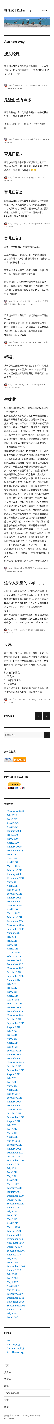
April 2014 (12, 1042)
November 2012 (15, 1109)
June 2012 (12, 1129)
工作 (37, 139)
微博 (6, 1386)
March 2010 (13, 1227)
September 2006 (16, 1305)
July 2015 (11, 984)
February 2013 (14, 1097)
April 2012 (12, 1137)
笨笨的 (30, 139)
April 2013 (12, 1089)
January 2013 (14, 1101)
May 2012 (12, 1133)
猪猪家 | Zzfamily (17, 10)
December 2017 (15, 901)
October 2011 (14, 1156)
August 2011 (13, 1164)
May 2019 (12, 858)
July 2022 (12, 815)
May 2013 (12, 1086)
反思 (8, 644)
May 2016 (12, 944)
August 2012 (13, 1121)
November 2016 (15, 925)
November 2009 (16, 1242)
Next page (46, 719)
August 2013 (13, 1074)
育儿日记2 (13, 192)
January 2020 (14, 846)
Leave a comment (15, 88)
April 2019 (12, 862)
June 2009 (12, 1262)
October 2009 (14, 1246)
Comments (15, 1348)
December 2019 (15, 850)
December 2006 (15, 1297)
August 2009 (14, 1254)
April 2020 (13, 842)
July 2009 (12, 1258)
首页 (6, 1365)
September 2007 (16, 1266)
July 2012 (11, 1125)
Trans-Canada (11, 1393)
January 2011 (13, 1191)
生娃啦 (10, 399)
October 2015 (14, 972)
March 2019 (13, 866)
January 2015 (14, 1007)
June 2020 (12, 834)
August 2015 (13, 980)
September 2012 (15, 1117)
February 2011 (14, 1188)
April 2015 (12, 995)
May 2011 (12, 1176)
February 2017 (14, 917)
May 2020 (12, 838)
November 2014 (15, 1015)
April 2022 (13, 823)
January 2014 (14, 1054)
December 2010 (15, 1195)
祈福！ (10, 357)
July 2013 (11, 1078)
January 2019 (14, 874)
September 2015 (15, 976)
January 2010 (14, 1235)
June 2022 (12, 819)
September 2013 (15, 1070)
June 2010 (12, 1215)
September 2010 (15, 1203)
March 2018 (13, 889)
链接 (6, 1406)
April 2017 (12, 909)
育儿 (14, 304)
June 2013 (12, 1082)
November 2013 (15, 1062)
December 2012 (15, 1105)
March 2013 (13, 1093)
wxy (10, 85)
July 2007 (12, 1274)
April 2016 (12, 948)
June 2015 (12, 987)
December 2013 (15, 1058)
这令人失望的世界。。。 (25, 582)
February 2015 (14, 1003)
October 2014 (14, 1019)
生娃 (37, 630)
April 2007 (13, 1286)
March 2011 (13, 1184)
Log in (10, 1340)
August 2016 (13, 933)
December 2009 (15, 1239)
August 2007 (14, 1270)
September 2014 (15, 1023)
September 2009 (16, 1250)
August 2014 (13, 1027)
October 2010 (14, 1199)
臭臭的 (7, 1372)
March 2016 (13, 952)
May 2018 (12, 882)
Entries (13, 1344)
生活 (41, 630)
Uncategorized (34, 85)
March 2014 (13, 1046)
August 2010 (13, 1207)
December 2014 (15, 1011)
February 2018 (14, 893)
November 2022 (15, 811)
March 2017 (13, 913)
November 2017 (15, 905)
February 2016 (14, 956)
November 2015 (15, 968)
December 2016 (15, 921)
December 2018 (15, 878)
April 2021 (12, 827)
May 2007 (12, 1282)
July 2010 (12, 1211)
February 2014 (14, 1050)
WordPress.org (15, 1352)
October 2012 (14, 1113)
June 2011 (12, 1172)
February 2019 (14, 870)
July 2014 (11, 1031)
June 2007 (12, 1278)
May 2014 (12, 1038)
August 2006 (14, 1309)
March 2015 (13, 999)
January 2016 (14, 960)
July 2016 (11, 936)
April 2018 (12, 885)
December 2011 (15, 1152)
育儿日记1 (12, 238)
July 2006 (12, 1313)
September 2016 (15, 929)
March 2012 (13, 1140)
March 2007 (13, 1290)
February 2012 (14, 1144)
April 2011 (12, 1180)
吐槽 (45, 85)
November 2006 (16, 1301)
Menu (45, 10)
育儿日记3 (13, 154)
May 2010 (12, 1219)
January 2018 (14, 897)
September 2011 (15, 1160)
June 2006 (12, 1317)
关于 (6, 1400)
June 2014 (12, 1035)
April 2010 (12, 1223)
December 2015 (15, 964)
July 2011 (11, 1168)
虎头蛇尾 (12, 54)
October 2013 (14, 1066)
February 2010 (14, 1231)
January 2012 (14, 1148)
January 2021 (14, 831)
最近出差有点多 (17, 100)
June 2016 (12, 940)
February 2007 (15, 1293)
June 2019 (12, 854)
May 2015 (12, 991)
